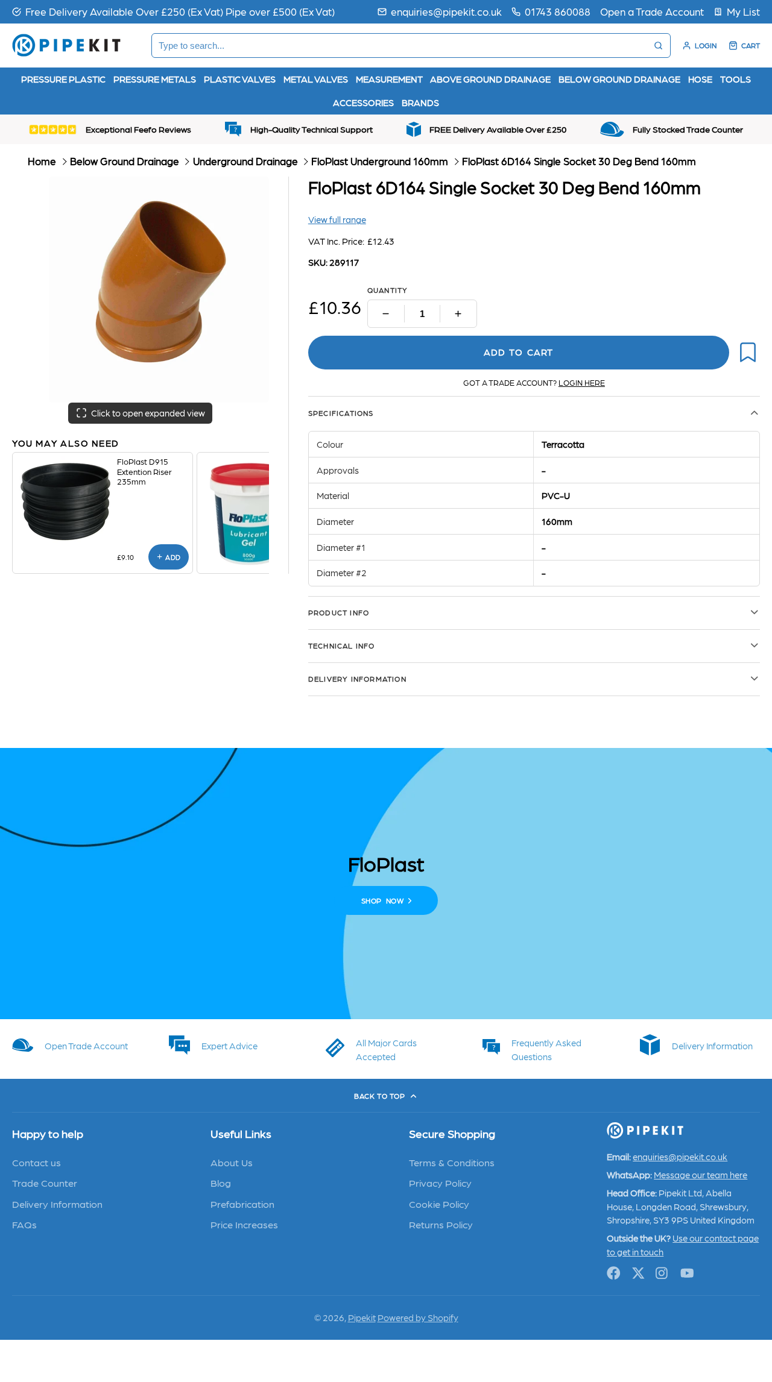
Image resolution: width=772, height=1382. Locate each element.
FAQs (24, 1224)
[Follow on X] (638, 1273)
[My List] (736, 11)
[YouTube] (687, 1273)
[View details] (64, 501)
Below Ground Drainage (124, 161)
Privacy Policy (440, 1182)
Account (699, 45)
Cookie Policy (439, 1204)
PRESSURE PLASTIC (63, 79)
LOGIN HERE (581, 382)
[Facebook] (614, 1273)
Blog (220, 1182)
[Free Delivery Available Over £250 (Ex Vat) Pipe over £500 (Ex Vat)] (173, 11)
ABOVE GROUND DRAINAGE (490, 79)
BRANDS (420, 102)
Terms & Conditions (452, 1162)
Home (42, 161)
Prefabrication (242, 1204)
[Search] (658, 45)
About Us (231, 1162)
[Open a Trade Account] (652, 11)
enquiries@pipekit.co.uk (446, 11)
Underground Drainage (245, 161)
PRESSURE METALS (154, 79)
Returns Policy (441, 1224)
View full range (337, 219)
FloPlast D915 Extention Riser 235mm (144, 470)
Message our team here (700, 1174)
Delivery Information (57, 1204)
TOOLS (735, 79)
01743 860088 (557, 11)
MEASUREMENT (389, 79)
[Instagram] (662, 1273)
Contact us (36, 1162)
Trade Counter (44, 1182)
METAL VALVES (315, 79)
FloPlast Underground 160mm (379, 161)
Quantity (387, 290)
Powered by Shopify (418, 1317)
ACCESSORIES (363, 102)
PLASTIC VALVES (240, 79)
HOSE (700, 79)
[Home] (66, 45)
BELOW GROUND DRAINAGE (619, 79)
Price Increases (244, 1224)
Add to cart (518, 352)
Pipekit (362, 1317)
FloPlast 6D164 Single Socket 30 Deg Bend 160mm (579, 161)
